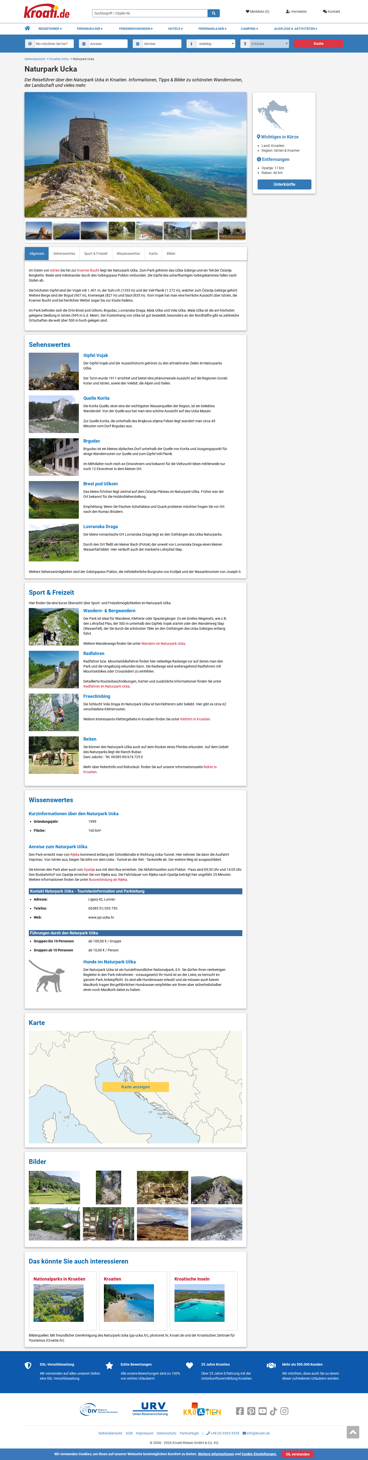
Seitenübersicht (35, 59)
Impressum (144, 1433)
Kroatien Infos (59, 59)
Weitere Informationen (216, 1454)
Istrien (55, 270)
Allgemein (36, 254)
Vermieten (298, 12)
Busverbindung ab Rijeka (108, 880)
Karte (153, 254)
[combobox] (49, 43)
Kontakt (333, 12)
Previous (30, 231)
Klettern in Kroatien (195, 719)
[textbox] (54, 43)
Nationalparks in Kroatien (59, 1279)
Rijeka (75, 855)
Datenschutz (166, 1433)
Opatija (89, 870)
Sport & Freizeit (96, 254)
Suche (319, 44)
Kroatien (112, 1279)
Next (241, 231)
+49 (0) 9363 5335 (224, 1433)
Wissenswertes (128, 254)
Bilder (171, 254)
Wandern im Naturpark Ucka (163, 644)
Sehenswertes (64, 254)
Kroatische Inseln (192, 1279)
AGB (129, 1433)
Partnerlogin (189, 1433)
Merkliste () (259, 12)
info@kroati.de (258, 1433)
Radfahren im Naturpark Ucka (106, 686)
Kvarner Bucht (88, 270)
